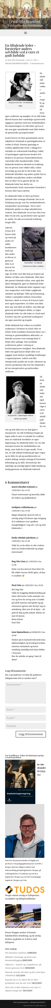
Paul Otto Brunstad (16, 60)
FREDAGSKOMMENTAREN (16, 63)
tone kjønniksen (20, 632)
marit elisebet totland (23, 486)
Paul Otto (17, 585)
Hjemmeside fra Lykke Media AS (35, 1005)
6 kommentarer (37, 63)
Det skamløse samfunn (16, 952)
